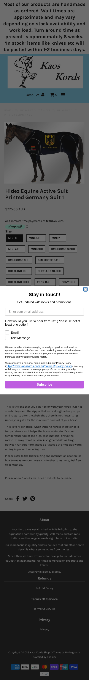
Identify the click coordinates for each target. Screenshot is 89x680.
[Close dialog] (85, 289)
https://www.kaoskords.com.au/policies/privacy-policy (39, 365)
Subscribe (44, 384)
